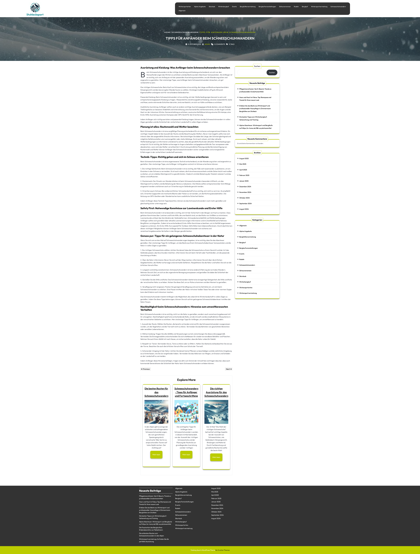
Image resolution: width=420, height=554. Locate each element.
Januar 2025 (243, 181)
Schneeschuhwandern (338, 7)
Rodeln (296, 7)
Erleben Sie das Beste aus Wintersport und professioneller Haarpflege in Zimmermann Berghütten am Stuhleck (255, 108)
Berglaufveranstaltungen (267, 7)
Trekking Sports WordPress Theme (210, 550)
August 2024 (244, 209)
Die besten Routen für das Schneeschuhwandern (156, 392)
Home (167, 32)
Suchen (257, 66)
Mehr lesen (156, 455)
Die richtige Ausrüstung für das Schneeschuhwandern (216, 392)
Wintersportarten (185, 7)
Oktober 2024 (244, 198)
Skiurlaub (212, 7)
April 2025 (243, 170)
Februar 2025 (244, 175)
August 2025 (244, 158)
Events (234, 7)
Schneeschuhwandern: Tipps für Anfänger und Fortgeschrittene (186, 392)
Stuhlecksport (35, 14)
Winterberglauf (223, 7)
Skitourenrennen (285, 7)
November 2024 (245, 192)
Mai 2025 (242, 164)
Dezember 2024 (245, 187)
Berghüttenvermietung (248, 7)
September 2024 (245, 203)
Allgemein (182, 11)
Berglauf (305, 7)
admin (207, 44)
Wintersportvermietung (319, 7)
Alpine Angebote (200, 7)
